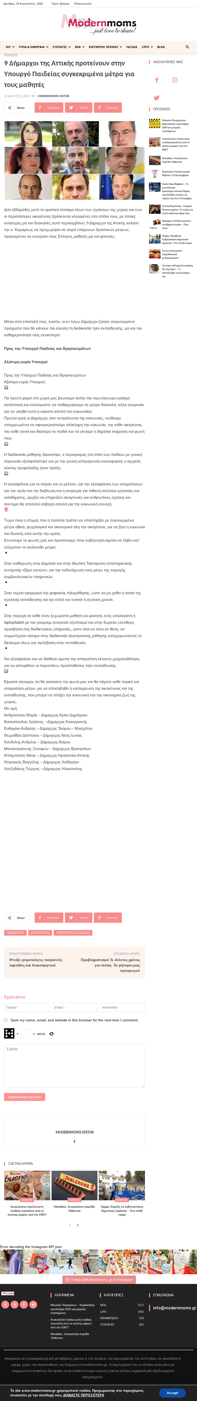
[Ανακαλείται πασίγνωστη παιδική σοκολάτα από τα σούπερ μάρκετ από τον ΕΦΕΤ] (27, 1185)
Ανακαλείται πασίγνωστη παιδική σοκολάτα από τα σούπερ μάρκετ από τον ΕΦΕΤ (27, 1210)
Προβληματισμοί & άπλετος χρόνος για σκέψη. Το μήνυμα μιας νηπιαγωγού (110, 965)
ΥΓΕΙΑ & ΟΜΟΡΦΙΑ (32, 47)
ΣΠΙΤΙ (145, 47)
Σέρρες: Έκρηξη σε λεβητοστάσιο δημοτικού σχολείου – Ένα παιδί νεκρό (122, 1210)
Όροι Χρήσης (61, 3)
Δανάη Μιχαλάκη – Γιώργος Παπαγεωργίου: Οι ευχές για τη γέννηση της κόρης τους (177, 210)
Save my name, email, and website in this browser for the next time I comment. (75, 1020)
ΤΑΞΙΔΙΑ (131, 47)
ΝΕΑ (78, 47)
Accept (172, 1392)
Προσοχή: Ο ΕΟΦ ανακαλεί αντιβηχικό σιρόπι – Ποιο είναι (176, 225)
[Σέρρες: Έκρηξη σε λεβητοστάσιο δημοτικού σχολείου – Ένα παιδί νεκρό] (122, 1185)
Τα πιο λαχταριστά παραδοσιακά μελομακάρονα (172, 255)
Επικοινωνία (82, 3)
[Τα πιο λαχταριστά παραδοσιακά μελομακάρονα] (155, 253)
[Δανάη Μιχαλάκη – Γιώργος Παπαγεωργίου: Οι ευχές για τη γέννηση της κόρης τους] (155, 209)
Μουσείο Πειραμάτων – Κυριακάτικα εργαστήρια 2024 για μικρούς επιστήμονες (72, 1308)
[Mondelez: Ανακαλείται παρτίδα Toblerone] (75, 1185)
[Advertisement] (74, 282)
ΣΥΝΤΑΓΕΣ (60, 47)
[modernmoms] (98, 24)
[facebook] (74, 1140)
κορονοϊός (40, 933)
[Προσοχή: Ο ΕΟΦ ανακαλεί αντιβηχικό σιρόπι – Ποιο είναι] (155, 224)
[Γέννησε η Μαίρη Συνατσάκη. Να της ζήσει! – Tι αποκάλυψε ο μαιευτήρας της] (155, 268)
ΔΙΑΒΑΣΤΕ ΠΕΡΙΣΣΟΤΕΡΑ (83, 1395)
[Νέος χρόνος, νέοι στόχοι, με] (86, 1262)
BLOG (161, 47)
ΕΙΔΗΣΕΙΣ (27, 1199)
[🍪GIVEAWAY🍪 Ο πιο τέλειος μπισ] (135, 1262)
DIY (8, 47)
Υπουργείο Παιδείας (73, 933)
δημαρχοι (15, 933)
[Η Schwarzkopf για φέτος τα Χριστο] (160, 1262)
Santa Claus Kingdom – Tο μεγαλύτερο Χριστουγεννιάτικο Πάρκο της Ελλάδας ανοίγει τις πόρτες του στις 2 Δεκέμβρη (176, 191)
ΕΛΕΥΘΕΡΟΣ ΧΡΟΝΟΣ (103, 47)
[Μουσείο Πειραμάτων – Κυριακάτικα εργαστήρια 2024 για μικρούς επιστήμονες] (155, 123)
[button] (187, 47)
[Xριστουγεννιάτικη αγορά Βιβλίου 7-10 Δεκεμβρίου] (155, 173)
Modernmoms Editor (53, 96)
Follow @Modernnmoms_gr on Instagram (101, 1280)
